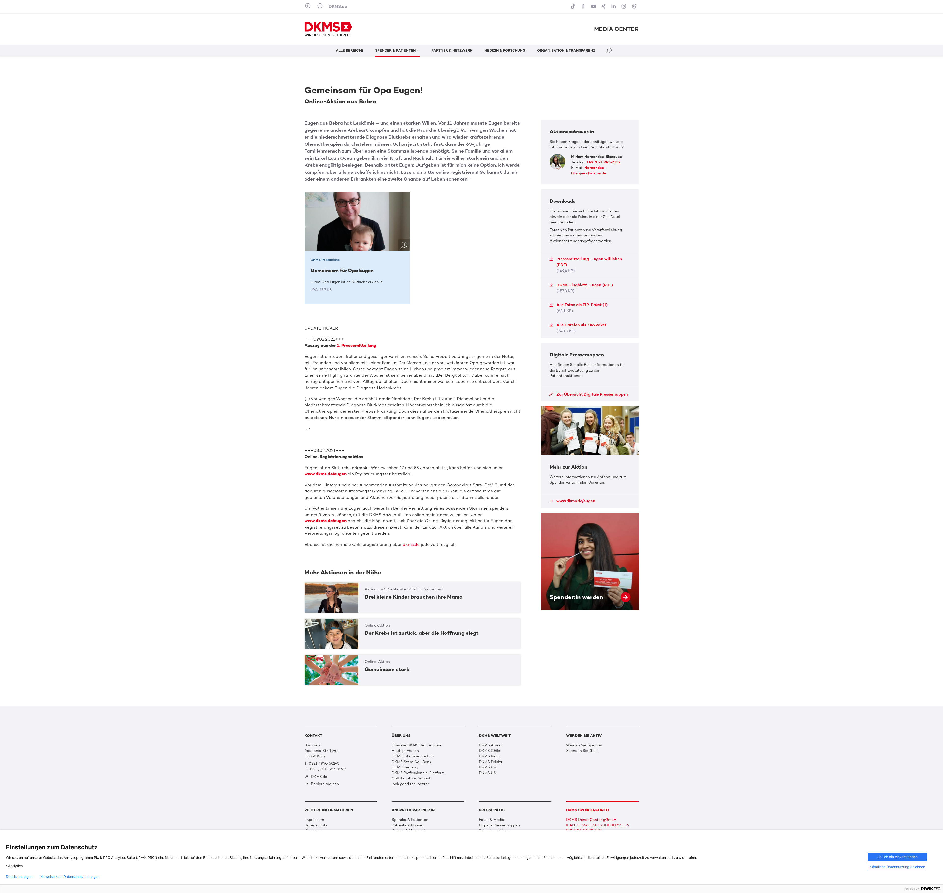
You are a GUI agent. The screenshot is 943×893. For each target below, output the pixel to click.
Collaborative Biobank (411, 778)
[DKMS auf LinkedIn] (614, 6)
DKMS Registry (405, 767)
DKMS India (489, 756)
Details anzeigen (19, 877)
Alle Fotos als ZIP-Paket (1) (582, 307)
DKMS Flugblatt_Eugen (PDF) (584, 288)
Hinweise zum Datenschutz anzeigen (69, 877)
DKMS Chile (489, 751)
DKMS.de (338, 6)
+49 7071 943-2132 (603, 162)
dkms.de (411, 544)
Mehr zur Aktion (590, 457)
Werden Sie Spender (584, 745)
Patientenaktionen (408, 825)
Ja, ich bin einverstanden (897, 857)
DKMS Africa (490, 745)
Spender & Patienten (410, 819)
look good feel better (410, 784)
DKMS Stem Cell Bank (411, 762)
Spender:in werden (590, 561)
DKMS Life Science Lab (413, 756)
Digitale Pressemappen (499, 825)
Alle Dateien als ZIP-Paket (581, 328)
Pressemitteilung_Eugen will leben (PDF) (589, 265)
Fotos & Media (491, 819)
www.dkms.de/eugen (326, 473)
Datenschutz (316, 825)
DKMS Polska (490, 762)
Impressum (314, 819)
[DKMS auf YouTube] (594, 6)
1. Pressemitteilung (356, 345)
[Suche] (609, 51)
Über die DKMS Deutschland (417, 745)
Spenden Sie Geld (582, 751)
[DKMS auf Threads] (634, 6)
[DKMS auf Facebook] (584, 6)
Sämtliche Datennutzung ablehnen (897, 867)
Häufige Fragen (405, 751)
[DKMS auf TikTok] (574, 6)
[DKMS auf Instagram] (624, 6)
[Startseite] (328, 29)
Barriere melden (324, 784)
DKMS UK (487, 767)
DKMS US (487, 773)
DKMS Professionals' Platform (418, 773)
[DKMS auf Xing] (604, 6)
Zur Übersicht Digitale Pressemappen (592, 394)
